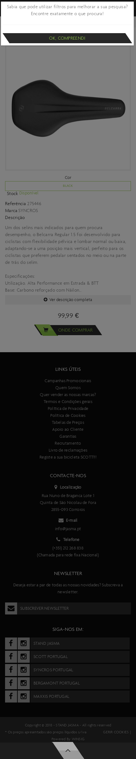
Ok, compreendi (67, 38)
